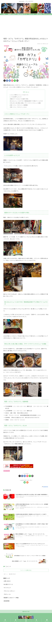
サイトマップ (7, 587)
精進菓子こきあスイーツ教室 (11, 597)
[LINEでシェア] (15, 80)
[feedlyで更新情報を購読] (25, 482)
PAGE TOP (26, 611)
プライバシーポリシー (9, 591)
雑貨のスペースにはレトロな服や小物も (19, 99)
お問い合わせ (7, 581)
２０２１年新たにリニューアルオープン (19, 95)
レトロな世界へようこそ (15, 97)
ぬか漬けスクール (8, 584)
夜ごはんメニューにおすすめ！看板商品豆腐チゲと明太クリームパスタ (26, 101)
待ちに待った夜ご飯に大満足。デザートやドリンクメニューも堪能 (25, 103)
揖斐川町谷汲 (7, 470)
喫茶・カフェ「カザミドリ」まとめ (18, 107)
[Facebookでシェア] (7, 80)
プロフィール (7, 594)
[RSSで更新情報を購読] (27, 482)
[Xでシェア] (4, 80)
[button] (17, 80)
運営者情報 (6, 601)
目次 (24, 92)
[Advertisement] (26, 25)
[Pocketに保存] (12, 80)
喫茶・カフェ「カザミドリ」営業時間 (19, 105)
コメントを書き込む (26, 570)
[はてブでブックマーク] (10, 80)
